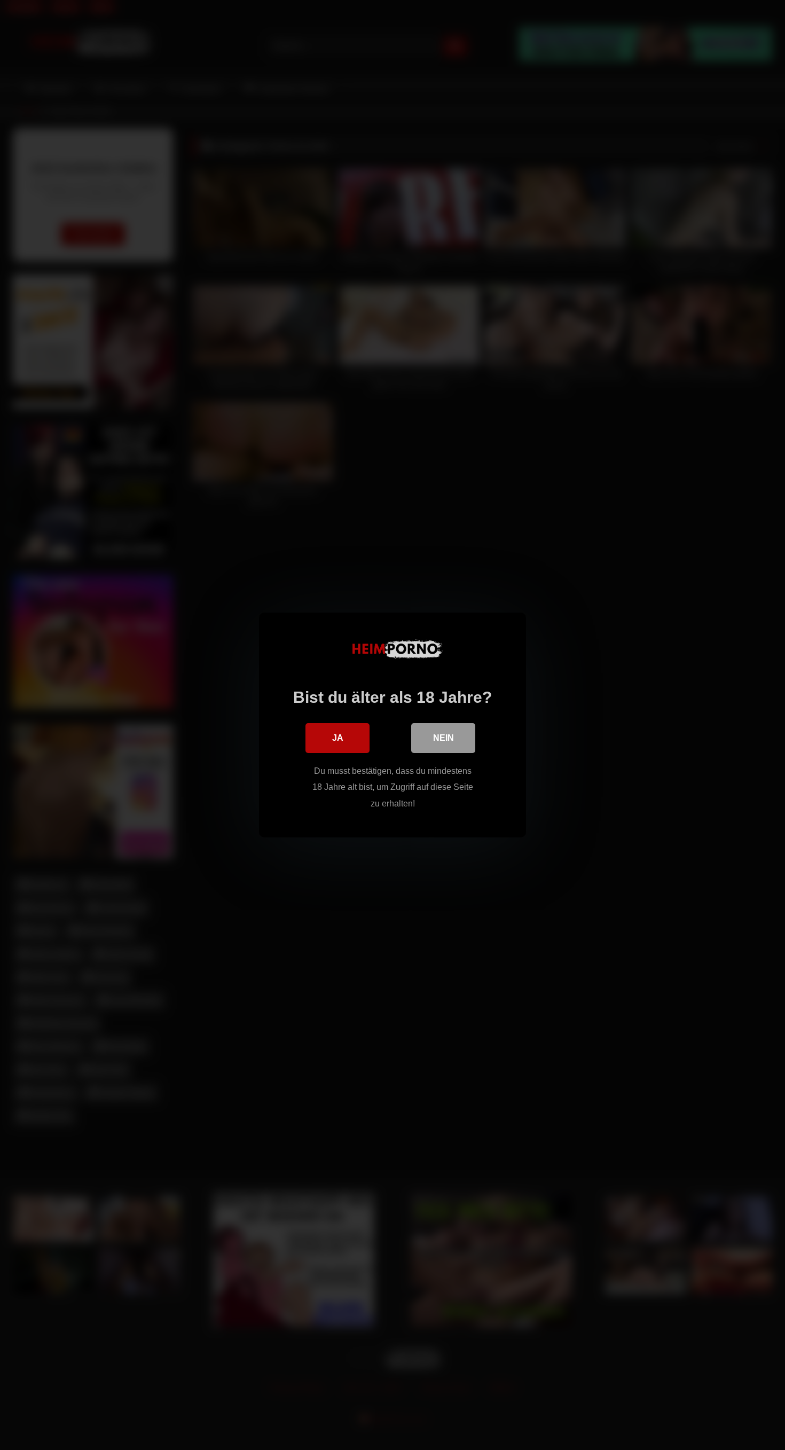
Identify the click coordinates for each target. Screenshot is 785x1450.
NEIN (443, 737)
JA (337, 737)
